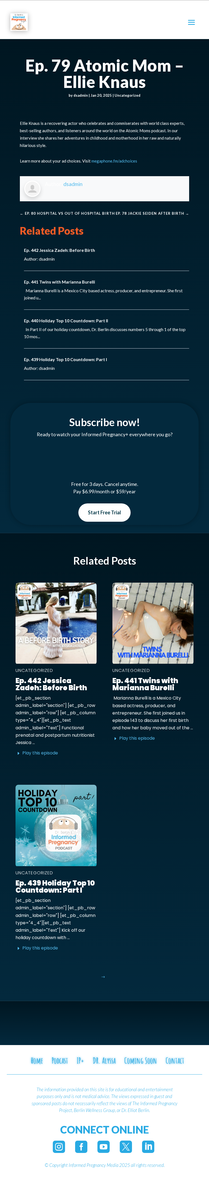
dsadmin (80, 95)
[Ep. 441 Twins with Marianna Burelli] (152, 623)
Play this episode (40, 753)
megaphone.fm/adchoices (114, 160)
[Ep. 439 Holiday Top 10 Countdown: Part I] (56, 825)
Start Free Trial (104, 512)
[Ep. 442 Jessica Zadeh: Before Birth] (56, 623)
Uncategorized (127, 95)
